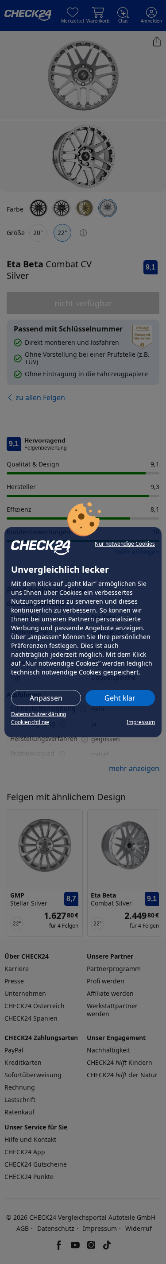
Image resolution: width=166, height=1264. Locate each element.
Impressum (141, 722)
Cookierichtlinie (30, 722)
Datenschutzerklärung (38, 714)
